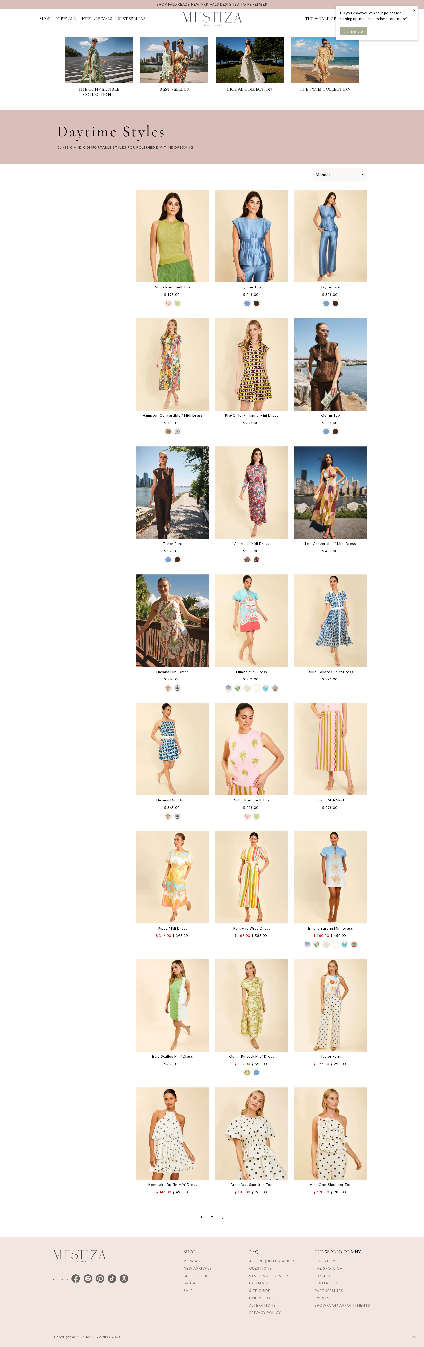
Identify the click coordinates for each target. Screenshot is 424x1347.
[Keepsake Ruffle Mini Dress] (172, 1133)
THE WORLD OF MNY (325, 18)
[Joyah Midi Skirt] (330, 749)
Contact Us (327, 1283)
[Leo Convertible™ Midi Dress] (330, 492)
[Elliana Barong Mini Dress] (330, 877)
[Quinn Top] (251, 236)
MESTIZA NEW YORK (103, 1337)
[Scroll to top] (414, 1337)
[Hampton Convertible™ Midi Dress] (172, 364)
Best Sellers (197, 1276)
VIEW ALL (66, 18)
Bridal (191, 1283)
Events (322, 1298)
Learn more (353, 31)
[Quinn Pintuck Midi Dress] (251, 1005)
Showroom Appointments (342, 1305)
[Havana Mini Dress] (172, 620)
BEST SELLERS (132, 18)
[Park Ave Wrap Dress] (251, 877)
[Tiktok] (112, 1278)
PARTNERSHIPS (329, 1290)
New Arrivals (198, 1268)
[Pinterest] (100, 1278)
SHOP (45, 18)
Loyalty (323, 1276)
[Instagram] (87, 1278)
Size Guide (259, 1290)
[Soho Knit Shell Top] (172, 236)
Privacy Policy (265, 1312)
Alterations (262, 1305)
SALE (188, 1290)
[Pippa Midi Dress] (172, 877)
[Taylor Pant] (330, 236)
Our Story (326, 1261)
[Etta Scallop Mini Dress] (172, 1005)
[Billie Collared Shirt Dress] (330, 620)
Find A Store (262, 1298)
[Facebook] (75, 1278)
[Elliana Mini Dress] (251, 620)
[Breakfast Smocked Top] (251, 1133)
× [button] (414, 10)
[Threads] (124, 1278)
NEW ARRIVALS (97, 18)
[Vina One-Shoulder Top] (330, 1133)
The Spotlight (330, 1268)
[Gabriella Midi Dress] (251, 492)
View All (192, 1261)
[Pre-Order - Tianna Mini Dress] (251, 364)
